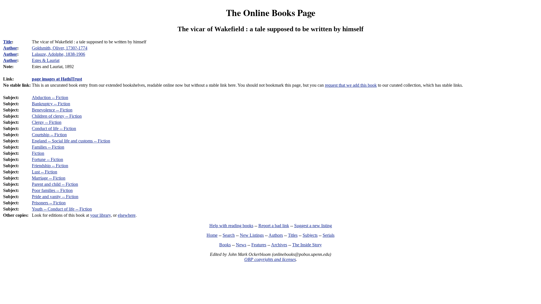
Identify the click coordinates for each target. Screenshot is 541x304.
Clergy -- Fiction (46, 122)
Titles (293, 235)
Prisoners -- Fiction (49, 202)
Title (7, 41)
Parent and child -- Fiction (55, 184)
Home (212, 235)
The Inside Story (307, 244)
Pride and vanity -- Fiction (55, 196)
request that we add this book (351, 85)
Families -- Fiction (48, 147)
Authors (276, 235)
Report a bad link (273, 225)
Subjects (310, 235)
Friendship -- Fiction (50, 165)
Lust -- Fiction (44, 171)
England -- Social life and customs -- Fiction (71, 140)
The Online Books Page (270, 12)
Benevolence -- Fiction (52, 110)
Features (258, 244)
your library (100, 215)
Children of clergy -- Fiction (57, 116)
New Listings (252, 235)
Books (225, 244)
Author (10, 48)
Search (229, 235)
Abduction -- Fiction (50, 97)
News (241, 244)
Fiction (38, 153)
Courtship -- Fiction (49, 134)
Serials (328, 235)
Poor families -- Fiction (52, 190)
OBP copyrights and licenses (270, 259)
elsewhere (127, 215)
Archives (279, 244)
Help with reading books (231, 225)
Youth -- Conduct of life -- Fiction (62, 209)
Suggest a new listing (313, 225)
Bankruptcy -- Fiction (51, 103)
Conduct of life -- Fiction (54, 128)
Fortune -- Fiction (47, 159)
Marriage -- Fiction (48, 178)
